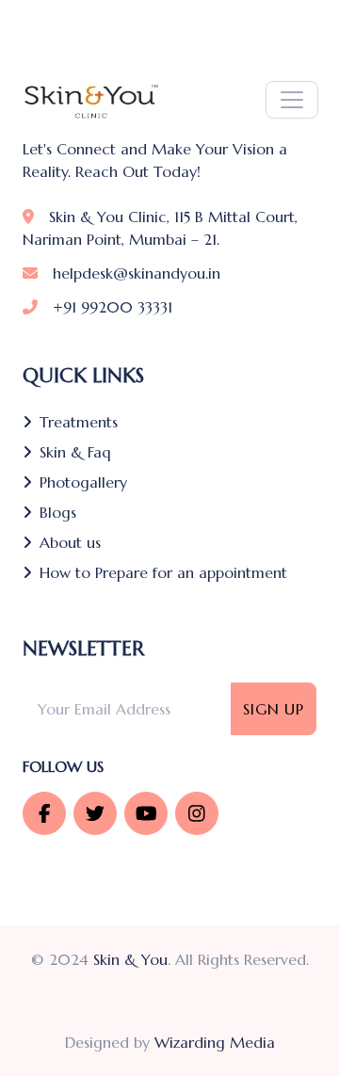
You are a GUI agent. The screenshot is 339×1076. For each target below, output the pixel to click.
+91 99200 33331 (112, 306)
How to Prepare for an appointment (163, 572)
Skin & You (130, 959)
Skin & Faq (75, 451)
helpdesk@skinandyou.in (136, 273)
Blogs (58, 512)
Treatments (79, 421)
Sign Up (273, 708)
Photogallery (83, 482)
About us (70, 542)
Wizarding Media (214, 1042)
